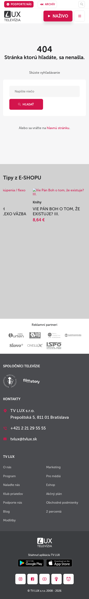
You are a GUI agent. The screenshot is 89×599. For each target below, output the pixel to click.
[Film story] (31, 382)
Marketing (53, 467)
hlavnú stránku (58, 128)
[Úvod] (12, 16)
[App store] (59, 563)
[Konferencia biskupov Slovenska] (10, 381)
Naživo (60, 16)
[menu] (80, 16)
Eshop (50, 485)
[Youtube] (44, 579)
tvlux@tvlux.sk (23, 438)
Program (9, 476)
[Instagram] (20, 579)
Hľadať (28, 104)
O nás (7, 467)
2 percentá (53, 511)
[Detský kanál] (68, 579)
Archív (50, 4)
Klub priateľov (13, 494)
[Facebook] (32, 579)
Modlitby (9, 520)
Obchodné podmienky (62, 502)
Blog (6, 511)
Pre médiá (53, 476)
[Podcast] (56, 579)
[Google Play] (31, 563)
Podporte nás (21, 4)
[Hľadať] (81, 4)
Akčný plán (54, 494)
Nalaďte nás (11, 485)
